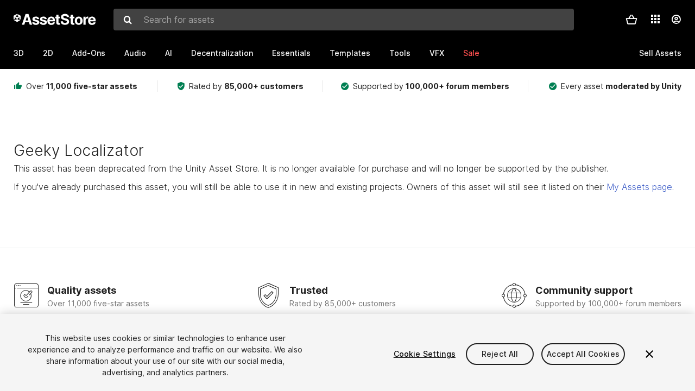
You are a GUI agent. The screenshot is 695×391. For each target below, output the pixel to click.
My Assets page (639, 186)
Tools (399, 53)
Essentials (291, 53)
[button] (631, 19)
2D (48, 53)
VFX (436, 53)
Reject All (500, 353)
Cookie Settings (425, 353)
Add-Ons (88, 53)
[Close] (649, 354)
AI (168, 53)
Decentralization (222, 53)
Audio (135, 53)
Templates (350, 53)
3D (19, 53)
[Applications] (655, 19)
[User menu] (676, 19)
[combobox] (343, 19)
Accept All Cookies (583, 353)
